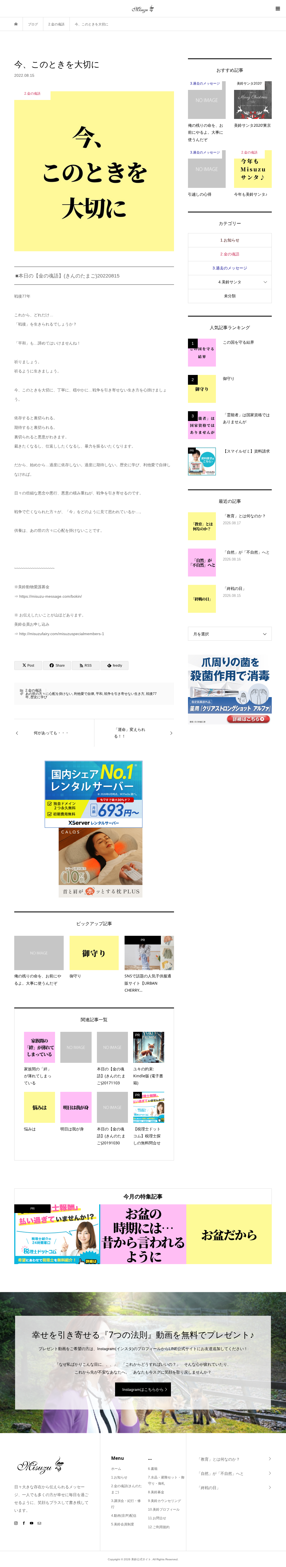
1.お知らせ (229, 240)
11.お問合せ (157, 1518)
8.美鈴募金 (156, 1492)
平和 (99, 694)
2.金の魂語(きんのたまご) (126, 1489)
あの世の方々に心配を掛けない (48, 694)
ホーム (116, 1469)
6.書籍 (153, 1469)
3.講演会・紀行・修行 (126, 1504)
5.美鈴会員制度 (122, 1524)
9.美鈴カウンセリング (164, 1501)
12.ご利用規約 (159, 1527)
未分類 (230, 296)
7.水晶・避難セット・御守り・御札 (166, 1480)
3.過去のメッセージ (230, 268)
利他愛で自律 (84, 694)
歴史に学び (38, 697)
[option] (57, 1234)
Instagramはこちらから (143, 1389)
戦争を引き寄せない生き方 (124, 694)
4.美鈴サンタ (229, 282)
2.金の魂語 (33, 690)
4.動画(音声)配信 (123, 1516)
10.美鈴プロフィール (164, 1509)
